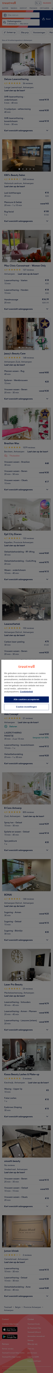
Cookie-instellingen (26, 707)
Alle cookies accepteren (26, 699)
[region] (26, 686)
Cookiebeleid (26, 692)
